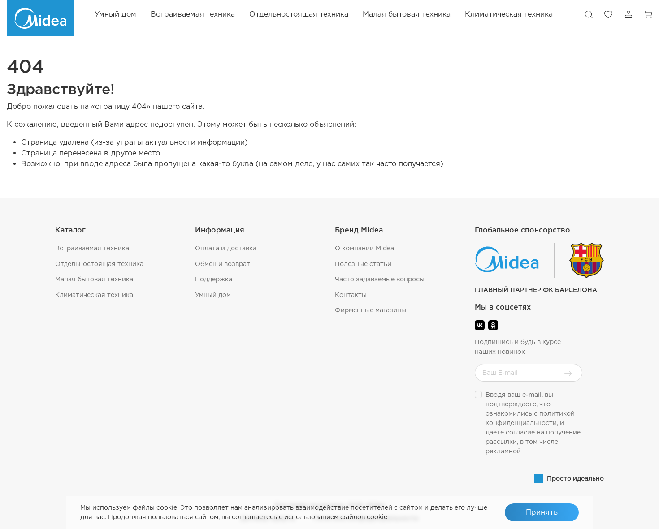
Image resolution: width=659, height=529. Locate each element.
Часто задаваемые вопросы (380, 279)
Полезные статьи (363, 263)
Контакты (351, 294)
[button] (589, 14)
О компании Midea (364, 248)
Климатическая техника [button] (509, 14)
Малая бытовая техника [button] (407, 14)
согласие (520, 432)
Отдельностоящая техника (99, 263)
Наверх (630, 515)
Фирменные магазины (370, 310)
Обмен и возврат (222, 263)
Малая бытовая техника (94, 279)
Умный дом (115, 14)
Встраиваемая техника (92, 248)
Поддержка (213, 279)
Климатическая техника (94, 294)
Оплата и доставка (225, 248)
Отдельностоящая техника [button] (298, 14)
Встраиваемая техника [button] (193, 14)
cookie (377, 516)
